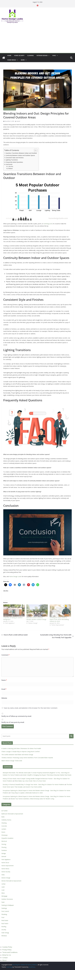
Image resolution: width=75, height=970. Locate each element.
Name (4, 680)
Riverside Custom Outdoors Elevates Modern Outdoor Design (36, 618)
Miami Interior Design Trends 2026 (11, 761)
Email (3, 689)
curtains (3, 829)
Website (4, 698)
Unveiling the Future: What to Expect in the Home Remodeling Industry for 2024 (59, 619)
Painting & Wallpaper (7, 905)
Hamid (18, 121)
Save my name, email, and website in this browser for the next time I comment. (31, 708)
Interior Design (42, 55)
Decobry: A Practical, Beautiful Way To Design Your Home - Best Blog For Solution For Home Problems (33, 784)
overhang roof (48, 224)
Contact (5, 958)
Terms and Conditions (9, 952)
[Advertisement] (37, 39)
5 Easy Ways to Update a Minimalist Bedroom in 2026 (27, 793)
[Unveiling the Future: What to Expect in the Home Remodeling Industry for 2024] (60, 610)
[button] (48, 55)
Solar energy (5, 933)
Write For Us (6, 955)
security (3, 929)
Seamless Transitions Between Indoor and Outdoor (21, 153)
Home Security (19, 55)
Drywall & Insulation (7, 838)
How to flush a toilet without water (16, 635)
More (23, 60)
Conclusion (9, 164)
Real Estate (4, 920)
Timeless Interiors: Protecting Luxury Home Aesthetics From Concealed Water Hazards (27, 757)
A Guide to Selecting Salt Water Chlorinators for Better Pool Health (21, 748)
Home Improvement (7, 865)
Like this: (10, 166)
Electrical (4, 841)
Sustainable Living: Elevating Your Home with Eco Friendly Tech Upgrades (55, 636)
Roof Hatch (4, 923)
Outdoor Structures (9, 109)
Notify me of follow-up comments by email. (16, 716)
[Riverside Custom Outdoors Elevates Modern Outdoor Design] (37, 610)
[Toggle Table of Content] (35, 150)
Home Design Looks (15, 576)
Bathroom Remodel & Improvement (12, 814)
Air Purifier (4, 811)
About (4, 960)
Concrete (4, 826)
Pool (2, 917)
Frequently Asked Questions (14, 162)
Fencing (3, 844)
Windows (4, 936)
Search (71, 736)
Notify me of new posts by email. (12, 722)
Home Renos (11, 60)
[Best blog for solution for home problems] (3, 58)
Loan (2, 890)
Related (10, 168)
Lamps (3, 884)
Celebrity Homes (6, 820)
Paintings (4, 908)
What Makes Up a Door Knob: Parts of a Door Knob (30, 781)
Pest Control (5, 911)
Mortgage (4, 896)
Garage (3, 853)
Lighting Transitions (12, 160)
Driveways (4, 835)
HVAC (54, 55)
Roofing (3, 926)
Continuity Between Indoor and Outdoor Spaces (20, 155)
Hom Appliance (5, 859)
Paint (2, 902)
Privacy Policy (6, 950)
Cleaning (30, 55)
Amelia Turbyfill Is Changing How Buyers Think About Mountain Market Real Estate (46, 775)
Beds (2, 817)
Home (9, 55)
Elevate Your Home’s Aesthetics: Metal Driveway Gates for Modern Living (32, 799)
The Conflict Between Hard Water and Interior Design (17, 754)
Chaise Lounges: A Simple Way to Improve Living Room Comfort (20, 751)
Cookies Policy (7, 947)
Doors (3, 832)
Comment (5, 655)
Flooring (3, 847)
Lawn (3, 887)
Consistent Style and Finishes (15, 157)
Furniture (4, 850)
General (3, 856)
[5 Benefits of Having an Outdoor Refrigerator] (14, 610)
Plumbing (4, 914)
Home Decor (5, 862)
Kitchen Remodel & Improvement (11, 881)
